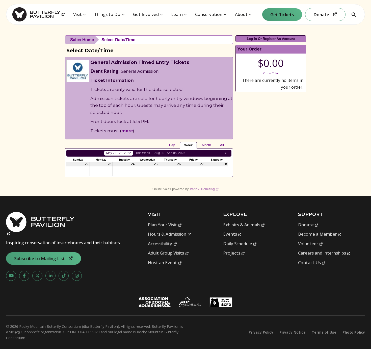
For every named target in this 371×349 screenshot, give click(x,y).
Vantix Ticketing (204, 189)
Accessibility (162, 243)
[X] (37, 276)
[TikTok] (64, 276)
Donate (308, 225)
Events (232, 234)
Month (206, 145)
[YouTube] (11, 276)
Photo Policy (353, 332)
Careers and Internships (324, 253)
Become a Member (320, 234)
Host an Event (165, 262)
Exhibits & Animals (244, 225)
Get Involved (146, 14)
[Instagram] (77, 276)
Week (188, 145)
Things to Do (107, 14)
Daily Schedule (240, 243)
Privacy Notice (292, 332)
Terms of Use (324, 332)
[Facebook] (24, 276)
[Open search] (354, 14)
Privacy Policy (261, 332)
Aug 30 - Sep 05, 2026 (169, 153)
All (222, 145)
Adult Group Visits (168, 253)
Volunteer (310, 243)
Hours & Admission (169, 234)
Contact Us (312, 262)
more (127, 131)
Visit (77, 14)
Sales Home (82, 39)
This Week (143, 153)
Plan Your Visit (165, 225)
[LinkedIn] (50, 276)
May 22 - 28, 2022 (118, 153)
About (241, 14)
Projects (234, 253)
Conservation (208, 14)
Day (172, 145)
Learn (177, 14)
